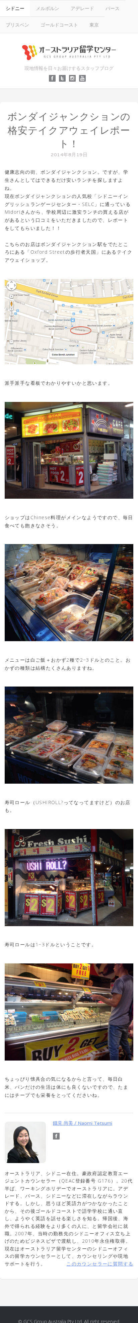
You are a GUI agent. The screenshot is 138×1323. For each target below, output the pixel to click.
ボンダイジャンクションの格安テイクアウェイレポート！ (69, 130)
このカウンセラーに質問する (99, 1263)
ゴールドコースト (59, 25)
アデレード (82, 8)
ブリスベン (17, 25)
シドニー (15, 8)
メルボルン (47, 8)
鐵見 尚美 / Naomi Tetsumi (82, 1123)
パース (113, 8)
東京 (94, 25)
